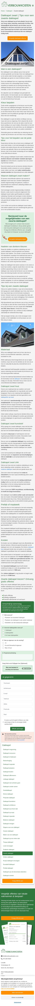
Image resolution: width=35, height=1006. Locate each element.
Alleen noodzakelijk (17, 997)
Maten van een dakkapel (10, 834)
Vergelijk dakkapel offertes (17, 38)
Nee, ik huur (8, 648)
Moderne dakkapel (8, 820)
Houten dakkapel (8, 831)
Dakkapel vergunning (9, 749)
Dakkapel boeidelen (9, 801)
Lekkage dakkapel (8, 779)
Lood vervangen (8, 846)
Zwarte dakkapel (19, 11)
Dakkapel (9, 11)
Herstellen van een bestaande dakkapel (16, 622)
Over (2, 973)
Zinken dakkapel (8, 857)
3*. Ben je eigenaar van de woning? (13, 640)
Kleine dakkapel (8, 794)
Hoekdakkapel (7, 790)
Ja (5, 643)
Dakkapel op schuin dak (10, 809)
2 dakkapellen (9, 633)
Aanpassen (17, 1002)
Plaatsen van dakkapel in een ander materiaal (18, 620)
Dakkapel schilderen (9, 805)
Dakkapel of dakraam (9, 757)
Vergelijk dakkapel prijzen (17, 239)
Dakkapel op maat (8, 812)
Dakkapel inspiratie (9, 764)
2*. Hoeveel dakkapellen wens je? (12, 627)
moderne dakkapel (6, 469)
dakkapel (17, 378)
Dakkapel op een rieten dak (11, 838)
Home (3, 11)
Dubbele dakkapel (8, 849)
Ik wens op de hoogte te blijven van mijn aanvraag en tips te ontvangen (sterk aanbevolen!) (16, 722)
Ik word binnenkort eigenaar (13, 645)
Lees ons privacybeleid (7, 988)
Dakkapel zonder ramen (10, 786)
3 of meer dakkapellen (11, 635)
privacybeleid (21, 740)
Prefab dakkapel (8, 868)
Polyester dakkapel (9, 797)
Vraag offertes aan (17, 881)
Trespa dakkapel (8, 842)
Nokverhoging (7, 760)
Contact (3, 975)
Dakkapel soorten (8, 875)
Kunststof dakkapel (9, 864)
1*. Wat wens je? (7, 615)
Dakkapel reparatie (9, 816)
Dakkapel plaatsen (8, 768)
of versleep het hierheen (12, 668)
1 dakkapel (8, 630)
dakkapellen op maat (7, 397)
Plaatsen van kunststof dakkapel (14, 617)
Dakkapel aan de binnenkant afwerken (14, 872)
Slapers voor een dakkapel (11, 827)
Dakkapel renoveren (9, 753)
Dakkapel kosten (8, 771)
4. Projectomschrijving (9, 653)
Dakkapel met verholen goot (11, 783)
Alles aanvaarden (17, 992)
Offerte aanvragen (17, 728)
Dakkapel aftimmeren (9, 775)
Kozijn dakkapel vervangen (11, 860)
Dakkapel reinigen (8, 823)
